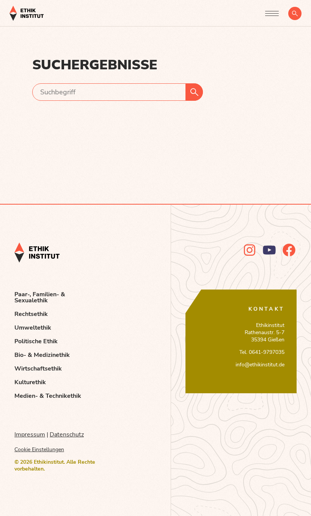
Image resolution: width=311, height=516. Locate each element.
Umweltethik (32, 328)
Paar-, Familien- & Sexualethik (39, 297)
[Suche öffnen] (295, 13)
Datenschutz (67, 434)
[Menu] (272, 13)
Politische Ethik (36, 341)
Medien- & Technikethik (47, 396)
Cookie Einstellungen (39, 449)
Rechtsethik (31, 314)
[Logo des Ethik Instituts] (26, 13)
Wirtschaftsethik (38, 368)
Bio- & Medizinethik (42, 355)
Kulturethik (30, 382)
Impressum (29, 434)
